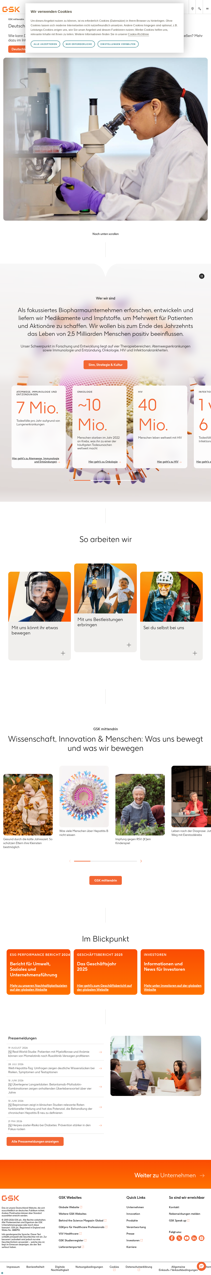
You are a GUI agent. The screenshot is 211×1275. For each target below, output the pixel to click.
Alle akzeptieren (45, 44)
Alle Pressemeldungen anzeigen (35, 1141)
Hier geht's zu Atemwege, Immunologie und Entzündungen (35, 460)
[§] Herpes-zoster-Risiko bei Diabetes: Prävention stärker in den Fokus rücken (49, 1125)
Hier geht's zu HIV (167, 461)
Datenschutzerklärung (139, 1266)
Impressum (13, 1266)
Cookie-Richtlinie (138, 34)
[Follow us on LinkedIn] (194, 1238)
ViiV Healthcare (68, 1233)
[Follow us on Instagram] (201, 1238)
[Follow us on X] (179, 1238)
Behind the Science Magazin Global (81, 1220)
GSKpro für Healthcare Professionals (81, 1227)
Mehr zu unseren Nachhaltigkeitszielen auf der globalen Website (38, 987)
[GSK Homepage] (11, 9)
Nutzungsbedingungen (89, 1266)
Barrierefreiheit (35, 1266)
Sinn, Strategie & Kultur (105, 365)
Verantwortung (136, 1227)
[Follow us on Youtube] (187, 1238)
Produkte (132, 1220)
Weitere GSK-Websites (72, 1213)
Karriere (131, 1247)
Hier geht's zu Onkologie (103, 461)
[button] (39, 616)
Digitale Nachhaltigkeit (60, 1268)
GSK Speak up (177, 1220)
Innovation (133, 1213)
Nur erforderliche (79, 44)
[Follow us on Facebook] (172, 1238)
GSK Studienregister (71, 1240)
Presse (130, 1233)
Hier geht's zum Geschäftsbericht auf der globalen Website (104, 987)
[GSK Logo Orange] (11, 1198)
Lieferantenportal (70, 1247)
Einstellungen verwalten (118, 44)
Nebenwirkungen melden (184, 1213)
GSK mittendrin (105, 880)
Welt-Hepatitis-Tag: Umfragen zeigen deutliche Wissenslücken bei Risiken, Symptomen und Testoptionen (51, 1068)
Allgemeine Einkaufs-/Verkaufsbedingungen (178, 1268)
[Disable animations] (201, 276)
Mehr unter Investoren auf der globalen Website (172, 987)
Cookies (114, 1266)
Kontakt (174, 1207)
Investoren (133, 1240)
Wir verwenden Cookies (51, 12)
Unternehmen (166, 1175)
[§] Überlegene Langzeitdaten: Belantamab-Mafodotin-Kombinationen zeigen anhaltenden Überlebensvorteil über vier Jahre (49, 1086)
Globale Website (69, 1207)
